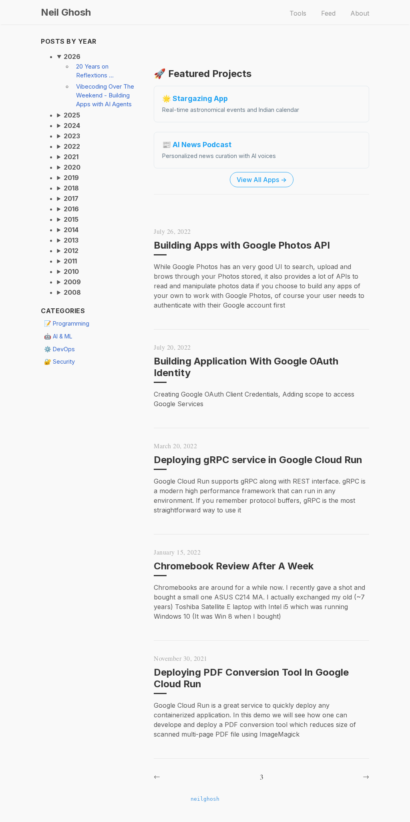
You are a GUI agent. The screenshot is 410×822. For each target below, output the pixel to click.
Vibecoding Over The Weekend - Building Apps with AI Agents (105, 95)
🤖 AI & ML (58, 336)
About (359, 13)
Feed (328, 13)
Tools (297, 13)
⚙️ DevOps (59, 349)
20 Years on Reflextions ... (95, 71)
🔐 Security (59, 361)
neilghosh (205, 799)
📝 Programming (66, 323)
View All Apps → (262, 180)
